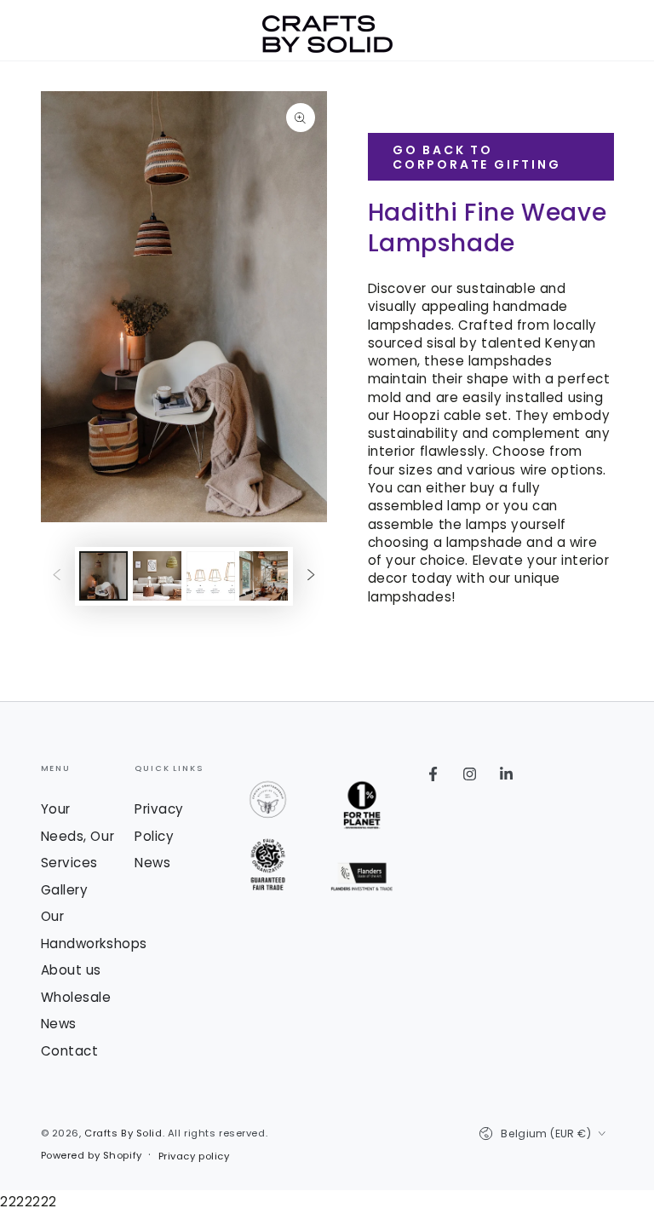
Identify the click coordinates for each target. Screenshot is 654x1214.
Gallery (65, 890)
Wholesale (76, 997)
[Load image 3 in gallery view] (210, 576)
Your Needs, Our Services (78, 836)
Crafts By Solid (123, 1133)
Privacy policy (194, 1156)
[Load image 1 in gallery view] (103, 576)
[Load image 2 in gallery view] (157, 576)
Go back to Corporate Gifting (477, 157)
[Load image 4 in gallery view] (263, 576)
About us (71, 970)
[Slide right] (311, 576)
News (59, 1024)
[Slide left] (57, 576)
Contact (70, 1051)
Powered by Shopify (91, 1155)
